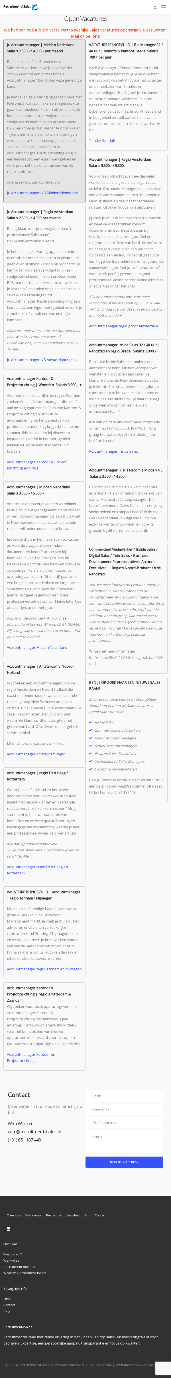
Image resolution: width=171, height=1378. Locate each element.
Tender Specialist (103, 140)
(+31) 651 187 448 (24, 1140)
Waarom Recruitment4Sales (24, 1272)
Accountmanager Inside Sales (113, 451)
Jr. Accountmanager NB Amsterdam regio (41, 359)
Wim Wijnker (20, 1123)
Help (7, 1298)
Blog (86, 1215)
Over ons (14, 1215)
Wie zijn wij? (12, 1254)
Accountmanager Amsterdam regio (36, 754)
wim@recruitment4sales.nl (34, 1132)
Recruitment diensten (62, 1215)
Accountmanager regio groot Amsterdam (123, 326)
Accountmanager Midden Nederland (37, 647)
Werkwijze (33, 1215)
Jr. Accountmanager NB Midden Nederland (42, 192)
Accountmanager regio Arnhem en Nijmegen (44, 969)
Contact (101, 1215)
